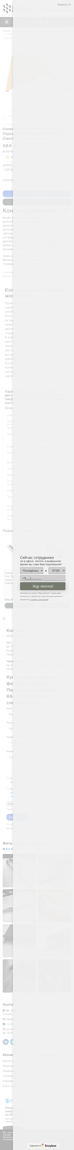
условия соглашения (39, 599)
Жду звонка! (43, 586)
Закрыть (63, 4)
